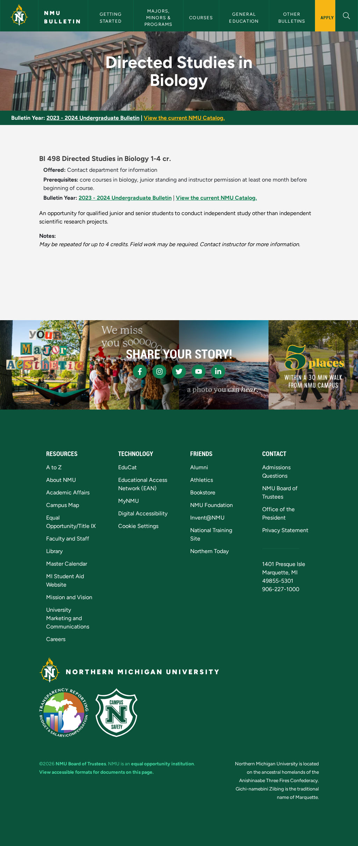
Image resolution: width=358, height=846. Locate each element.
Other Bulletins (292, 17)
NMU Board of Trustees (81, 763)
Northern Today (209, 551)
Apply (327, 17)
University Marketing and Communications (67, 618)
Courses (201, 17)
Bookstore (202, 492)
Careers (55, 639)
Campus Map (62, 505)
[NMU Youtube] (199, 371)
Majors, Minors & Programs (158, 17)
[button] (347, 15)
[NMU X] (179, 371)
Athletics (201, 480)
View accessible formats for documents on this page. (96, 772)
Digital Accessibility (142, 513)
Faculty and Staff (67, 538)
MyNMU (128, 501)
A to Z (54, 467)
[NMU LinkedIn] (218, 371)
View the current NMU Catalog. (184, 118)
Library (54, 551)
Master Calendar (66, 563)
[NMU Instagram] (159, 371)
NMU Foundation (211, 505)
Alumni (199, 467)
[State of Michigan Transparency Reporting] (63, 712)
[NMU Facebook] (140, 371)
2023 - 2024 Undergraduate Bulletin (92, 118)
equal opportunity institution (162, 763)
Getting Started (111, 17)
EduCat (127, 467)
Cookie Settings (138, 526)
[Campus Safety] (116, 712)
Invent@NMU (207, 517)
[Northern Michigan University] (19, 15)
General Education (244, 17)
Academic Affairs (68, 492)
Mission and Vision (69, 597)
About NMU (61, 480)
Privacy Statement (285, 530)
